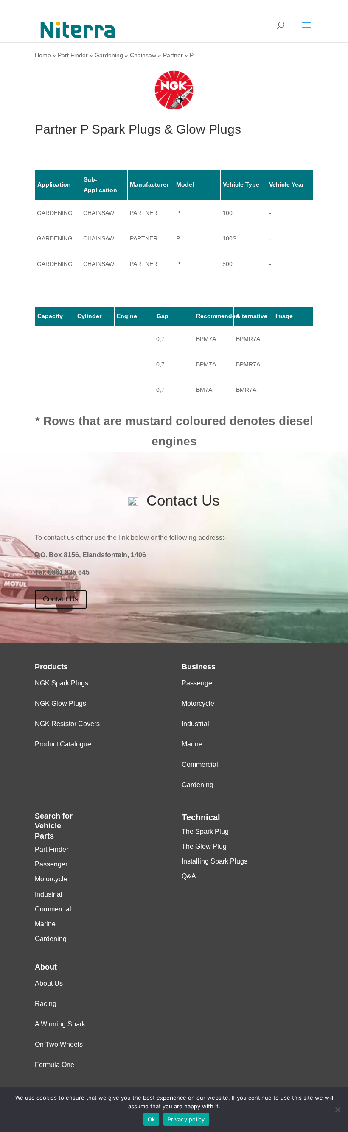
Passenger (198, 683)
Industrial (195, 723)
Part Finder (73, 55)
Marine (192, 744)
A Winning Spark (60, 1024)
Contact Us (61, 599)
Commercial (200, 764)
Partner (173, 55)
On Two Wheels (59, 1044)
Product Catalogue (63, 744)
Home (43, 55)
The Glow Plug (204, 846)
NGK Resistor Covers (67, 723)
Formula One (54, 1064)
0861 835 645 (69, 572)
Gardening (109, 55)
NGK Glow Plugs (60, 703)
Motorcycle (198, 703)
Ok (151, 1119)
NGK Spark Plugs (61, 683)
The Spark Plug (205, 831)
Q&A (189, 876)
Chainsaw (143, 55)
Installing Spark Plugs (214, 861)
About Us (49, 983)
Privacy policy (186, 1119)
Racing (45, 1003)
